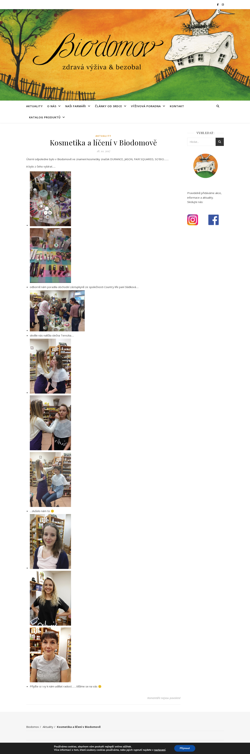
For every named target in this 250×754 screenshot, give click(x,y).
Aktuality (34, 106)
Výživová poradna (146, 106)
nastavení (159, 750)
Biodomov (32, 727)
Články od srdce (108, 106)
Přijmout (185, 748)
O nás (51, 106)
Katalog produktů (45, 117)
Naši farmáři (75, 106)
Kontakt (177, 106)
